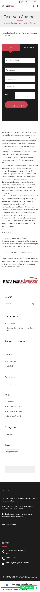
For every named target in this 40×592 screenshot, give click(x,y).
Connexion (10, 402)
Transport (10, 384)
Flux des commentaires (14, 411)
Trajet (11, 47)
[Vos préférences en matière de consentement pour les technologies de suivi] (36, 588)
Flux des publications (13, 406)
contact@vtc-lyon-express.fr (17, 562)
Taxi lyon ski (11, 323)
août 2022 (10, 366)
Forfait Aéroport (29, 47)
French (24, 1)
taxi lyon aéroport (12, 452)
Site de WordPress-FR (14, 416)
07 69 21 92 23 (11, 558)
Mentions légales (9, 524)
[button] (29, 587)
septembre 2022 (12, 361)
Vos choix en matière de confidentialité (22, 585)
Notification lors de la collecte (15, 589)
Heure (6, 94)
